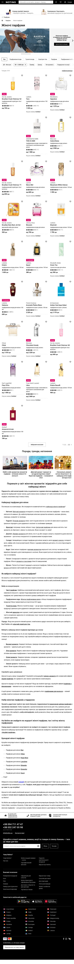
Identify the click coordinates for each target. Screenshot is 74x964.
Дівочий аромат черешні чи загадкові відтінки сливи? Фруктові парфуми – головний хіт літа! (41, 475)
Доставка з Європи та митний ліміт (28, 886)
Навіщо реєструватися (10, 886)
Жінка (45, 846)
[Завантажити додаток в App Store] (37, 901)
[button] (2, 2)
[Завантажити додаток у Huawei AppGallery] (50, 901)
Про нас (5, 861)
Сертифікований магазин (26, 863)
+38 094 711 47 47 (13, 824)
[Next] (72, 40)
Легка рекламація (44, 884)
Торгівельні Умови (26, 889)
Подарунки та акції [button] (63, 64)
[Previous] (1, 40)
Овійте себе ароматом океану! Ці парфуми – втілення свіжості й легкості (15, 474)
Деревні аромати (19, 534)
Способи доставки (45, 878)
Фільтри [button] (8, 64)
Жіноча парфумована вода (30, 599)
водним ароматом (34, 549)
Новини (5, 884)
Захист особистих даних (44, 887)
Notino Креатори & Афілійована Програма (28, 881)
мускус (6, 568)
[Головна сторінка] (2, 20)
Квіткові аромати (19, 512)
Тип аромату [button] (49, 64)
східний (21, 782)
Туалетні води (29, 59)
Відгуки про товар (44, 876)
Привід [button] (32, 64)
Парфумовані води (15, 59)
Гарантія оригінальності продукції (43, 860)
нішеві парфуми (7, 679)
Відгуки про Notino (45, 864)
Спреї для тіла (42, 59)
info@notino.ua (7, 833)
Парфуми (7, 17)
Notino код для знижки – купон (28, 859)
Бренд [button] (40, 64)
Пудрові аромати (19, 521)
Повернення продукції (10, 876)
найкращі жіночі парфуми (55, 507)
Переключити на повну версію (14, 947)
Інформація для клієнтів (26, 876)
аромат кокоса (58, 540)
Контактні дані (19, 833)
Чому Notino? (7, 858)
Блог (4, 878)
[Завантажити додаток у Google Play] (23, 901)
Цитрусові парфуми (43, 527)
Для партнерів (43, 881)
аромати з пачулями (23, 561)
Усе (4, 59)
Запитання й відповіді (10, 889)
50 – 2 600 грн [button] (19, 64)
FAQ (4, 881)
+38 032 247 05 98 (13, 827)
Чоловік (54, 846)
